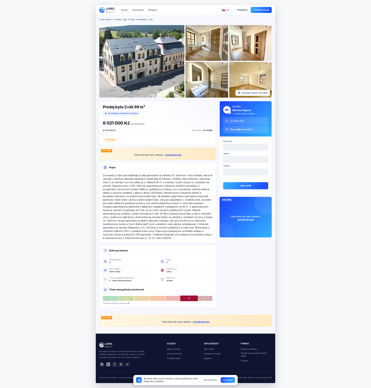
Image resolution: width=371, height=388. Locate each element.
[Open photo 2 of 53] (207, 43)
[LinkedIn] (108, 364)
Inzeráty (117, 19)
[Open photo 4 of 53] (207, 80)
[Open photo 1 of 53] (141, 61)
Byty (125, 19)
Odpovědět (245, 185)
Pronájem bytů (173, 358)
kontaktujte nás (173, 155)
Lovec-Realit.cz (106, 19)
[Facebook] (101, 364)
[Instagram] (114, 364)
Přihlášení (242, 10)
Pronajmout (138, 10)
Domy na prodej (174, 353)
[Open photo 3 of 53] (250, 43)
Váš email (227, 141)
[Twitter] (121, 364)
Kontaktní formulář (212, 353)
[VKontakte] (127, 364)
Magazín (153, 10)
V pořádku (228, 380)
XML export (209, 349)
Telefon (226, 166)
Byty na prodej (173, 349)
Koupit (124, 10)
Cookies (244, 360)
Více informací (210, 380)
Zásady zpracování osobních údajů (254, 354)
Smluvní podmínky (249, 349)
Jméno (226, 153)
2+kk (150, 19)
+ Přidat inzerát (261, 10)
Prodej (131, 19)
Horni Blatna (141, 19)
